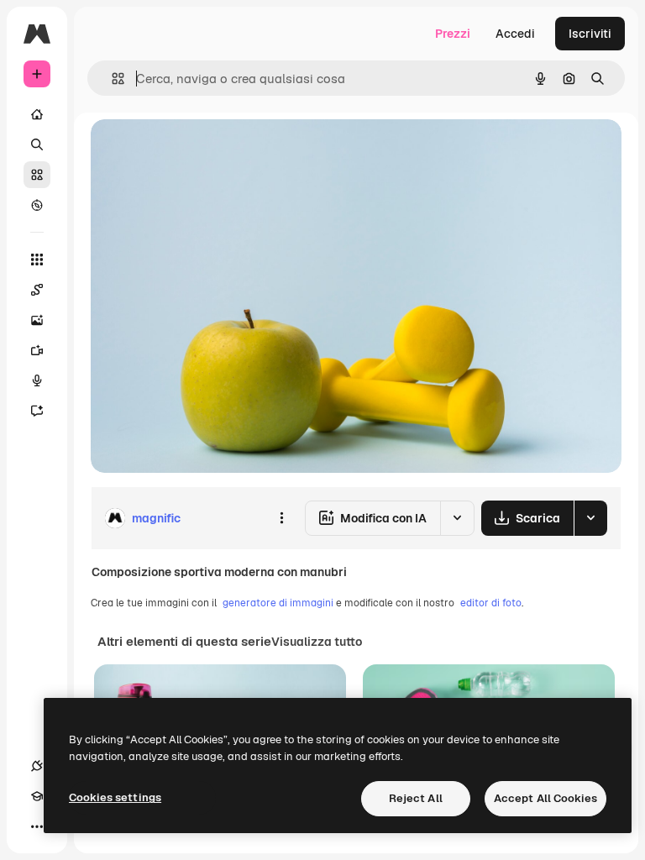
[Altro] (37, 826)
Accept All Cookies (545, 798)
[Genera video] (37, 350)
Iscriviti (590, 33)
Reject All (416, 798)
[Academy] (37, 796)
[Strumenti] (37, 259)
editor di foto (491, 603)
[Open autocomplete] (111, 78)
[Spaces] (37, 289)
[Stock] (37, 174)
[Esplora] (37, 204)
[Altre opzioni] (281, 518)
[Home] (37, 114)
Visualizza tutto (316, 641)
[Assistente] (37, 410)
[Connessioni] (37, 765)
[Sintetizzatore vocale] (37, 380)
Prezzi (452, 33)
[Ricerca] (37, 144)
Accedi (515, 33)
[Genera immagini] (37, 320)
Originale (201, 151)
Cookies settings (115, 797)
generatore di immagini (278, 603)
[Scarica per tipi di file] (590, 518)
